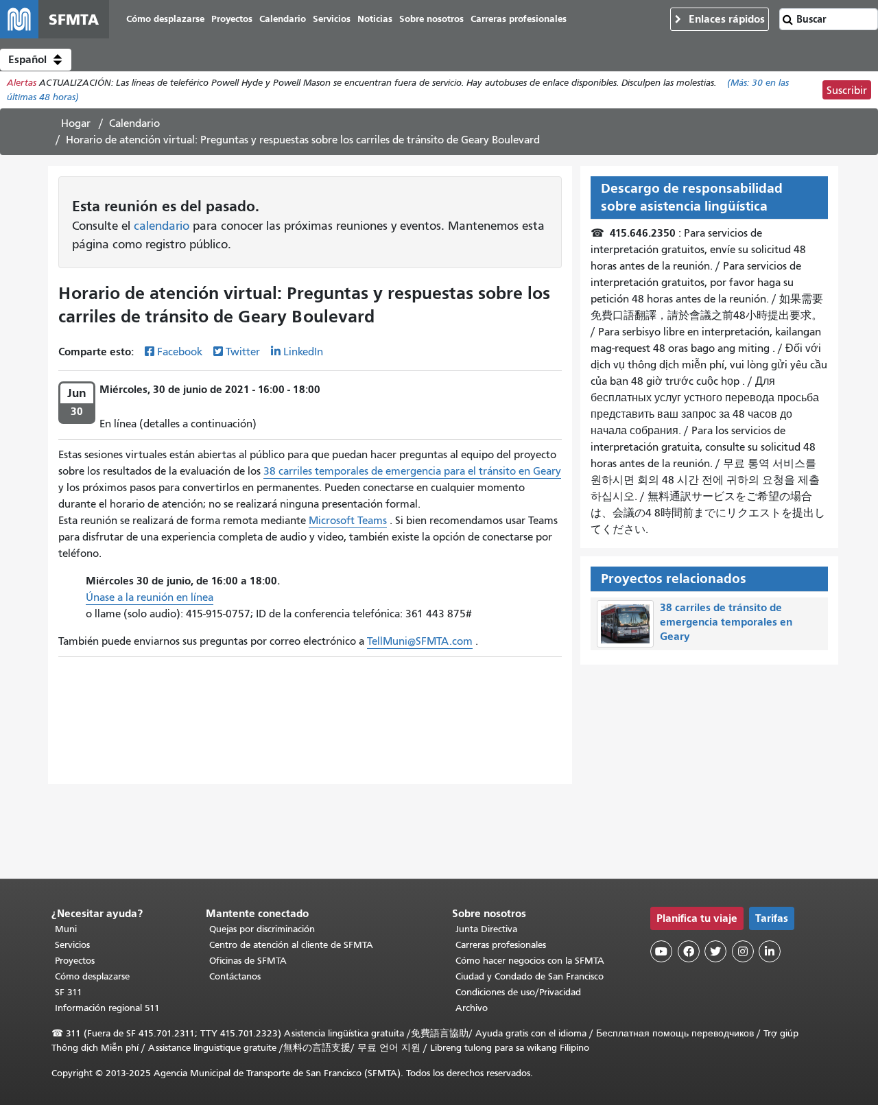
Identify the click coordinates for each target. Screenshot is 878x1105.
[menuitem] (165, 19)
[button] (35, 60)
